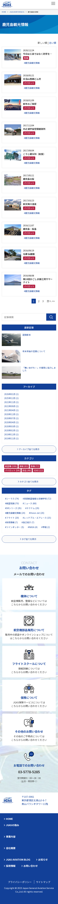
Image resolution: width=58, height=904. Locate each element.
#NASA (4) (32, 527)
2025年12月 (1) (11, 398)
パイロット (29, 83)
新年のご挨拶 (29, 103)
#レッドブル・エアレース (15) (37, 517)
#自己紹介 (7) (28, 522)
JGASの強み (12, 825)
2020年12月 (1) (11, 414)
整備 (26, 57)
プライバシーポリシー (20, 882)
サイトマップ (43, 882)
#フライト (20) (12, 517)
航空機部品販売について (29, 630)
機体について (29, 596)
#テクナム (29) (32, 508)
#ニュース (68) (29, 503)
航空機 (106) (11, 466)
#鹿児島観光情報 (32, 62)
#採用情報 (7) (11, 522)
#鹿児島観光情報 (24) (15, 512)
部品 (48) (26, 470)
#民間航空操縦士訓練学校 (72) (37, 498)
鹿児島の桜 (28, 178)
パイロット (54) (12, 470)
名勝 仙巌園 (29, 254)
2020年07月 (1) (11, 418)
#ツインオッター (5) (14, 527)
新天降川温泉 (29, 204)
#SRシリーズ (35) (13, 508)
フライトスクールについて (29, 664)
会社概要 (10, 848)
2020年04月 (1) (11, 422)
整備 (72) (35, 466)
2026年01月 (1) (11, 394)
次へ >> (51, 301)
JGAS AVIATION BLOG (18, 859)
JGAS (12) (38, 470)
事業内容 (10, 836)
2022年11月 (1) (11, 402)
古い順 (52, 42)
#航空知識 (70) (12, 503)
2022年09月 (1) (11, 406)
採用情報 (10, 866)
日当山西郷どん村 (32, 78)
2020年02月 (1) (11, 430)
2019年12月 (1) (11, 434)
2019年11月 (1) (11, 438)
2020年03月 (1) (11, 426)
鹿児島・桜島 (29, 228)
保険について (29, 697)
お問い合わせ (30, 866)
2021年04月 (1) (11, 410)
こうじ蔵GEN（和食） (34, 154)
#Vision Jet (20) (36, 512)
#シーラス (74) (12, 498)
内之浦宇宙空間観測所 (34, 128)
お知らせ (43, 859)
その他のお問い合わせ (29, 731)
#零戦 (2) (45, 527)
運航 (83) (23, 466)
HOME (9, 819)
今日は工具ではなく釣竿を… (37, 53)
